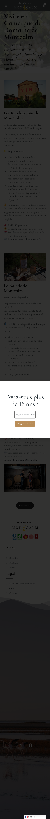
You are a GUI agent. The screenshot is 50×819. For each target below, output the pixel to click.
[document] (25, 409)
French (31, 817)
